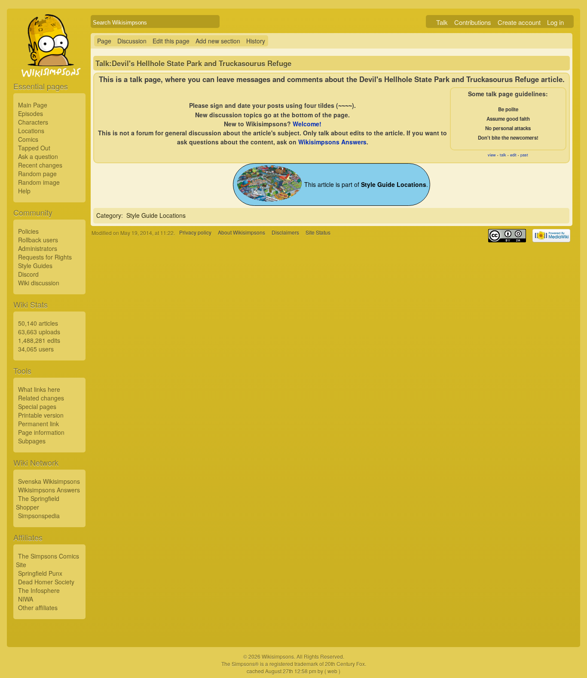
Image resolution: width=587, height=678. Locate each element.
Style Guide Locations (156, 215)
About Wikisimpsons (241, 232)
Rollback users (38, 239)
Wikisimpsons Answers (49, 490)
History (255, 41)
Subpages (32, 441)
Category (108, 215)
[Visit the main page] (49, 65)
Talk (442, 22)
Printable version (41, 415)
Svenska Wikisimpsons (49, 481)
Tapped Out (34, 148)
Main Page (32, 105)
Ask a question (38, 156)
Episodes (30, 113)
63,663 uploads (39, 331)
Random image (39, 182)
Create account (519, 22)
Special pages (37, 406)
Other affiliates (38, 607)
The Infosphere (39, 590)
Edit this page (171, 41)
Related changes (41, 398)
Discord (28, 274)
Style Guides (35, 265)
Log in (555, 22)
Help (24, 190)
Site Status (318, 232)
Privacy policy (195, 232)
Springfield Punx (40, 573)
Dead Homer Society (46, 581)
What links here (39, 389)
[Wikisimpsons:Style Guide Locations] (269, 199)
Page (104, 41)
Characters (33, 122)
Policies (28, 231)
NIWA (25, 599)
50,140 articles (38, 323)
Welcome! (307, 123)
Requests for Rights (45, 257)
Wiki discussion (38, 282)
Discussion (132, 41)
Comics (28, 139)
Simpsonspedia (39, 515)
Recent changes (40, 165)
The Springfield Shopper (37, 502)
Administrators (37, 248)
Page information (41, 432)
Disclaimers (285, 232)
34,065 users (36, 349)
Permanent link (38, 423)
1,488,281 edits (39, 340)
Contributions (472, 22)
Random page (37, 173)
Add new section (218, 41)
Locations (31, 130)
